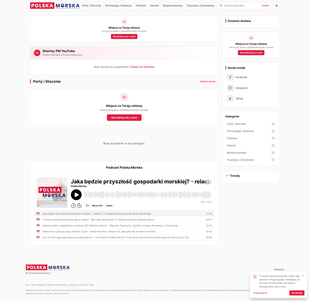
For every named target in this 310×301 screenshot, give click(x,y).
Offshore (141, 5)
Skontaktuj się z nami (124, 36)
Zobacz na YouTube (142, 66)
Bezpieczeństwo (173, 5)
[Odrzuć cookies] (303, 276)
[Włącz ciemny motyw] (276, 5)
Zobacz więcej (207, 81)
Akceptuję (297, 292)
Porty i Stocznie (91, 5)
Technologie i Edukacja (118, 5)
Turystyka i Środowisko (200, 5)
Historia (154, 5)
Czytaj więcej (260, 292)
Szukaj (265, 5)
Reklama (279, 269)
